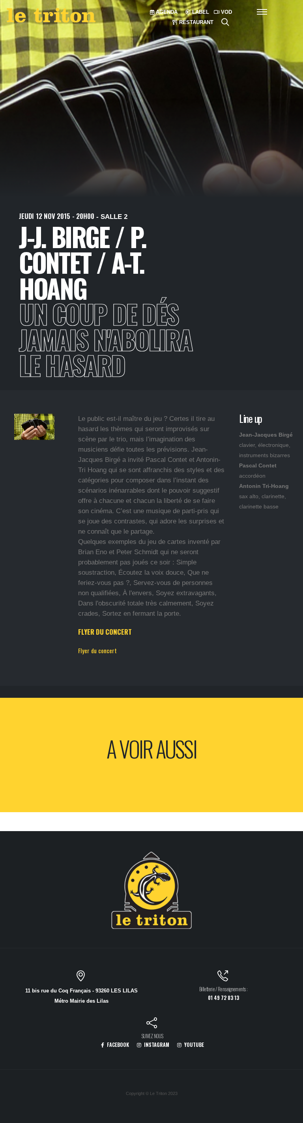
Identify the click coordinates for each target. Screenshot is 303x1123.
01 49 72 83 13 (223, 998)
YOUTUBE (193, 1044)
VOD (225, 12)
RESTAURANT (195, 22)
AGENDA (166, 12)
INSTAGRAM (156, 1044)
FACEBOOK (117, 1044)
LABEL (200, 12)
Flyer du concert (97, 650)
